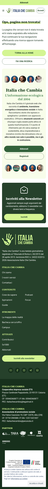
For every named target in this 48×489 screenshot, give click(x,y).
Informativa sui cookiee (19, 479)
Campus (6, 327)
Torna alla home (24, 53)
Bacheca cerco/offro (12, 322)
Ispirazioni (7, 300)
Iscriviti (24, 217)
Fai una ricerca (24, 61)
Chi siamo (7, 272)
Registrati (24, 156)
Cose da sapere (9, 294)
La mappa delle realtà (12, 317)
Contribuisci (8, 339)
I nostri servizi (9, 277)
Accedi (41, 10)
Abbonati (24, 149)
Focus (28, 300)
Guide (5, 305)
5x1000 (5, 344)
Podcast (29, 294)
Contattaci (7, 282)
